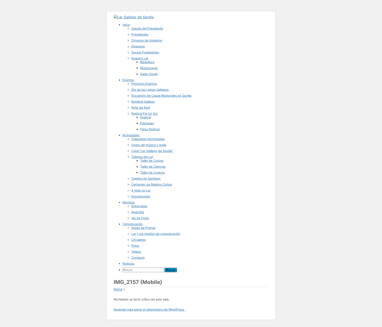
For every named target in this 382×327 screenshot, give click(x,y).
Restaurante (149, 68)
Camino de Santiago (145, 178)
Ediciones (147, 123)
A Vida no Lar (141, 190)
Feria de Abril (140, 107)
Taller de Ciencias (153, 166)
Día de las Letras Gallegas (150, 89)
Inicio (126, 25)
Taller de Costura (152, 172)
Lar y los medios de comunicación (155, 234)
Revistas (128, 202)
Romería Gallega (143, 101)
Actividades (130, 135)
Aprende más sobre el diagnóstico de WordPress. (149, 309)
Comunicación (132, 224)
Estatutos (138, 46)
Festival (145, 117)
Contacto (138, 257)
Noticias (128, 263)
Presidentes (139, 34)
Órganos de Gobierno (146, 40)
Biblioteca (147, 62)
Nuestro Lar (139, 58)
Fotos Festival (150, 129)
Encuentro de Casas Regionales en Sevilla (161, 95)
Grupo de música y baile (148, 145)
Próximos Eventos (144, 84)
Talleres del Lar (142, 157)
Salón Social (149, 74)
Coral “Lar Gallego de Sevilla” (152, 151)
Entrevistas (139, 206)
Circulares (138, 239)
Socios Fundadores (145, 52)
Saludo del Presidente (147, 28)
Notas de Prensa (143, 228)
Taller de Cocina (151, 160)
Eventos (128, 80)
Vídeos (136, 251)
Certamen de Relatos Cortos (151, 184)
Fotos (135, 245)
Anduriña (137, 212)
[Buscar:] (143, 270)
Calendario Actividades (148, 139)
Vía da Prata (140, 218)
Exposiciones (140, 196)
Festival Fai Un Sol (144, 113)
